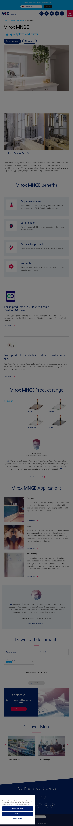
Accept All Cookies (17, 808)
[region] (17, 809)
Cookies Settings (18, 818)
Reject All (17, 813)
